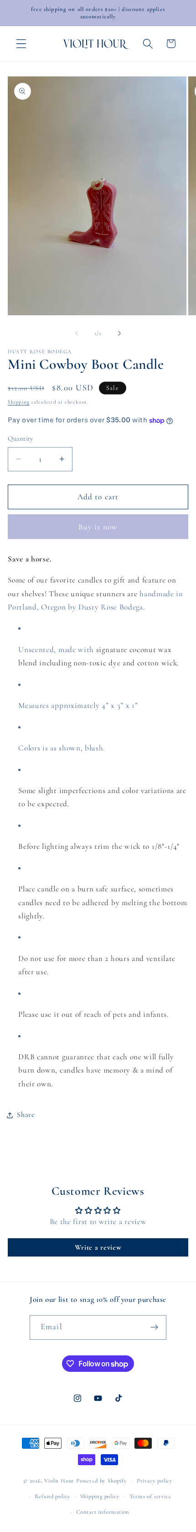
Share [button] (26, 1114)
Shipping (18, 402)
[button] (21, 43)
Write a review (98, 1247)
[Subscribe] (154, 1327)
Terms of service (150, 1496)
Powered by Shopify (101, 1480)
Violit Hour (59, 1480)
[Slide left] (77, 334)
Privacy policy (155, 1480)
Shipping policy (99, 1496)
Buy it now (98, 527)
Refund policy (53, 1496)
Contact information (102, 1512)
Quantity (21, 438)
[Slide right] (119, 334)
